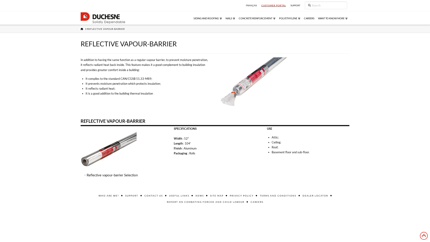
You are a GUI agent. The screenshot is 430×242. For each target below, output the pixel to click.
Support (131, 195)
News (200, 195)
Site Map (217, 195)
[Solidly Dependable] (103, 18)
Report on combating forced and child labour (205, 202)
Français (251, 5)
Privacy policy (242, 195)
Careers (257, 202)
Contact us (153, 195)
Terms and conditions (278, 195)
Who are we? (109, 195)
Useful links (179, 195)
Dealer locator (315, 195)
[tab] (215, 175)
